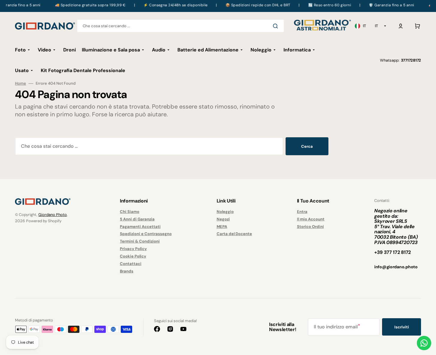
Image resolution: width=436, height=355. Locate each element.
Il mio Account (311, 219)
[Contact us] (424, 343)
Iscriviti (401, 327)
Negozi (223, 219)
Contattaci (130, 263)
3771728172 (411, 60)
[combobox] (180, 26)
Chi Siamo (129, 211)
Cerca (307, 146)
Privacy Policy (133, 248)
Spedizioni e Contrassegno (146, 233)
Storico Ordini (310, 226)
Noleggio (225, 211)
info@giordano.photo (396, 266)
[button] (400, 26)
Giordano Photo (52, 214)
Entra (302, 211)
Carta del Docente (234, 233)
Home (20, 83)
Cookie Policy (133, 256)
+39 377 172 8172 (392, 252)
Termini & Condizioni (140, 241)
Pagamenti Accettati (140, 226)
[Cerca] (276, 26)
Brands (126, 271)
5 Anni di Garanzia (137, 219)
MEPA (222, 226)
